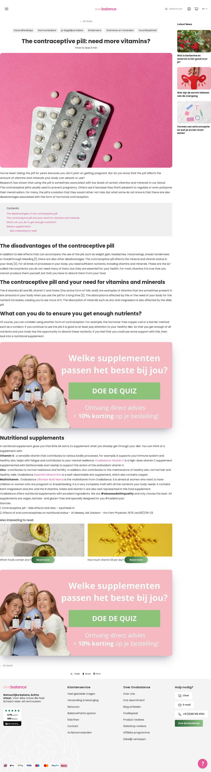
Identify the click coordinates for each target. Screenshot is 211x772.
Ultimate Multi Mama (50, 479)
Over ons (129, 694)
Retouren (73, 707)
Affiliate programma (136, 732)
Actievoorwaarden (79, 732)
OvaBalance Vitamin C (109, 460)
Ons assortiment (134, 700)
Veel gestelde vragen (81, 694)
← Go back (86, 21)
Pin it (98, 673)
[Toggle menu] (6, 9)
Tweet (77, 673)
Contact (72, 726)
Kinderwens (94, 30)
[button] (202, 763)
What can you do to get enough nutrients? (31, 222)
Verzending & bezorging (82, 700)
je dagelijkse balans (72, 30)
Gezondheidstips (23, 30)
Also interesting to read (23, 230)
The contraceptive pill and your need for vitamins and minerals (43, 218)
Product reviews (133, 720)
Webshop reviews (134, 726)
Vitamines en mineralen (120, 30)
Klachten (73, 720)
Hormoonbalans (47, 30)
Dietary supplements (19, 226)
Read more (43, 559)
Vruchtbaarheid (148, 30)
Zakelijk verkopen (134, 739)
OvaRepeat (130, 713)
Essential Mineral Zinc (47, 475)
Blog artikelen (132, 707)
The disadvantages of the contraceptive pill (32, 213)
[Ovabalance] (106, 9)
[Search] (166, 9)
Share (88, 673)
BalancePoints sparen (81, 713)
